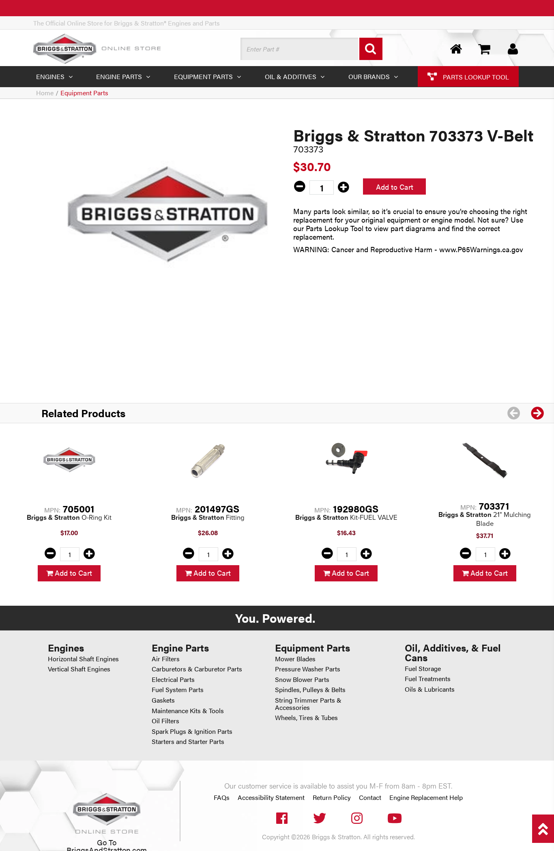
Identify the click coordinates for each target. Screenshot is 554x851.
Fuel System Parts (178, 689)
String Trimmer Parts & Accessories (308, 703)
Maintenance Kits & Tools (188, 710)
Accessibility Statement (271, 797)
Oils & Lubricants (430, 689)
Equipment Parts (84, 92)
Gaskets (163, 700)
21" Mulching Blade (484, 519)
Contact (370, 797)
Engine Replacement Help (426, 797)
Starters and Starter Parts (188, 741)
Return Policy (332, 797)
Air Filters (166, 658)
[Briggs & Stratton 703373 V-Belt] (167, 214)
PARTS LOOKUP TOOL (475, 76)
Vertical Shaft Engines (79, 668)
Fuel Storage (423, 668)
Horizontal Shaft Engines (83, 658)
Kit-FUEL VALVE (346, 517)
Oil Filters (165, 720)
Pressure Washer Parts (307, 668)
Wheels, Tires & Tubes (306, 717)
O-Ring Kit (69, 517)
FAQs (222, 797)
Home (45, 92)
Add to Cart (394, 187)
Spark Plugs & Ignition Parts (192, 731)
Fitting (208, 517)
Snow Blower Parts (302, 679)
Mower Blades (295, 658)
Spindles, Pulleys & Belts (310, 689)
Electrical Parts (173, 679)
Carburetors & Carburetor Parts (197, 668)
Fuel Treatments (428, 678)
